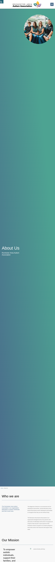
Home (2, 488)
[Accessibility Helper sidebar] (1, 1)
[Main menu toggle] (52, 4)
